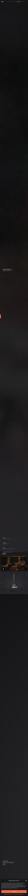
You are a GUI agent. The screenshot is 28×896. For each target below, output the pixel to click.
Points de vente (18, 1)
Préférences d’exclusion (8, 894)
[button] (26, 880)
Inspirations (13, 1)
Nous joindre (22, 1)
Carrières (15, 1)
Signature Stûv (11, 1)
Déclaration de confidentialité (18, 894)
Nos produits (9, 1)
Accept (14, 891)
